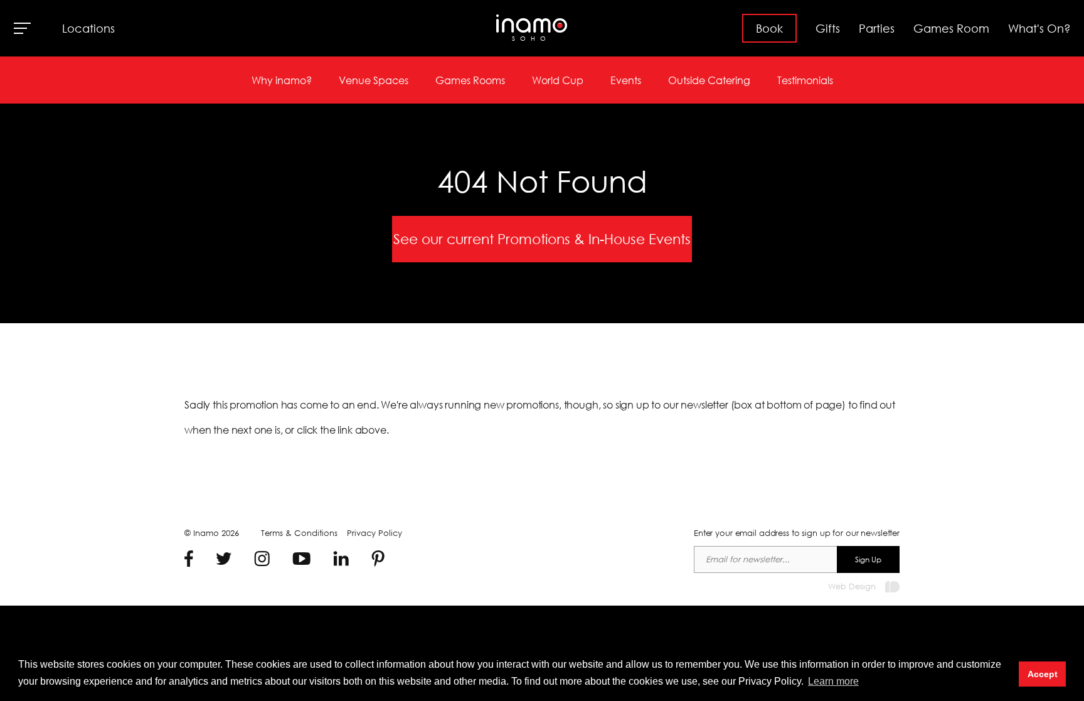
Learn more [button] (833, 681)
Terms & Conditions (299, 533)
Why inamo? (282, 80)
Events (625, 80)
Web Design (852, 586)
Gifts (828, 28)
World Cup (557, 80)
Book (769, 28)
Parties (877, 28)
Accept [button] (1043, 674)
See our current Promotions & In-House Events (542, 239)
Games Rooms (470, 80)
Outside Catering (709, 80)
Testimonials (805, 80)
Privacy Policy (374, 533)
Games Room (951, 28)
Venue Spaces (373, 80)
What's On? (1039, 28)
